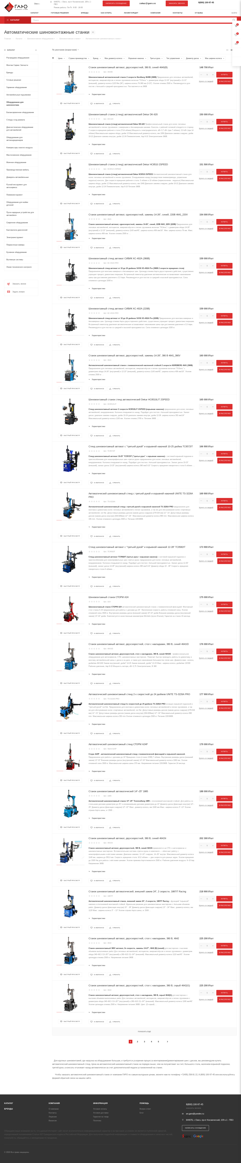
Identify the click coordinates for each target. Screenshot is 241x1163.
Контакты (52, 1113)
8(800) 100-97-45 (206, 2)
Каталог (8, 1103)
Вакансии (53, 1121)
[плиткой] (227, 50)
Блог (142, 1113)
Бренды (8, 1109)
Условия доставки (100, 1113)
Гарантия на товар (101, 1117)
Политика (97, 1121)
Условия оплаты (100, 1109)
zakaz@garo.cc (147, 3)
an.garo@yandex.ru (195, 1113)
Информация (100, 1103)
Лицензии (53, 1117)
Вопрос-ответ (145, 1109)
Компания (54, 1103)
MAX (233, 3)
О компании (54, 1109)
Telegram (228, 3)
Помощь (144, 1103)
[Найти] (234, 20)
